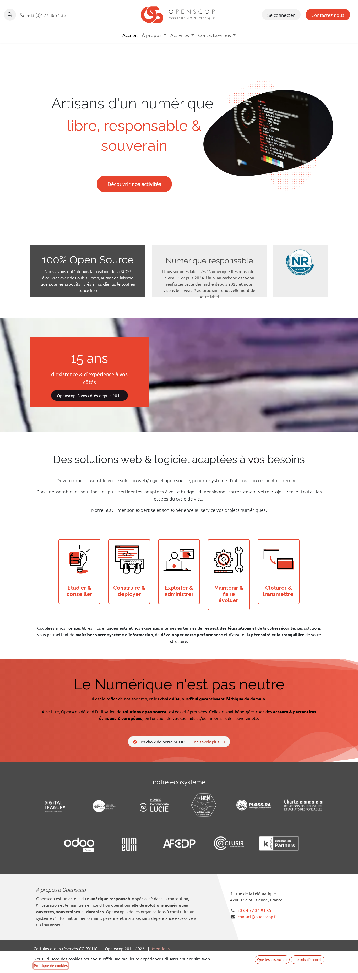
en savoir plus (207, 741)
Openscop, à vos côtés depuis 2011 (89, 395)
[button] (10, 15)
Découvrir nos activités (134, 184)
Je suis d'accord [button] (308, 959)
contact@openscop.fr (257, 916)
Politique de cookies (51, 965)
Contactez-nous (327, 15)
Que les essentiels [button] (272, 959)
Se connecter (281, 15)
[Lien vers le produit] (79, 560)
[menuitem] (130, 35)
